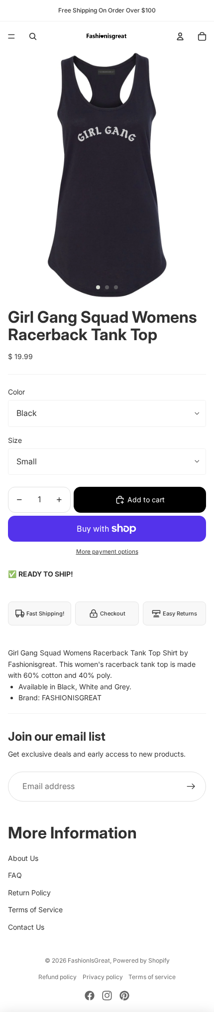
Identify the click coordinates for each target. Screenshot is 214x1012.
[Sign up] (191, 786)
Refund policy (57, 977)
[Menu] (11, 36)
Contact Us (26, 927)
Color (16, 392)
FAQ (15, 875)
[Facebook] (90, 996)
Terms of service (152, 977)
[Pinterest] (124, 996)
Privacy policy (103, 977)
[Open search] (33, 36)
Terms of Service (35, 909)
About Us (23, 858)
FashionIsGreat (89, 960)
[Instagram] (107, 996)
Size (15, 440)
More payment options (107, 551)
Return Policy (29, 892)
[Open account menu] (180, 36)
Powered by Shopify (141, 960)
